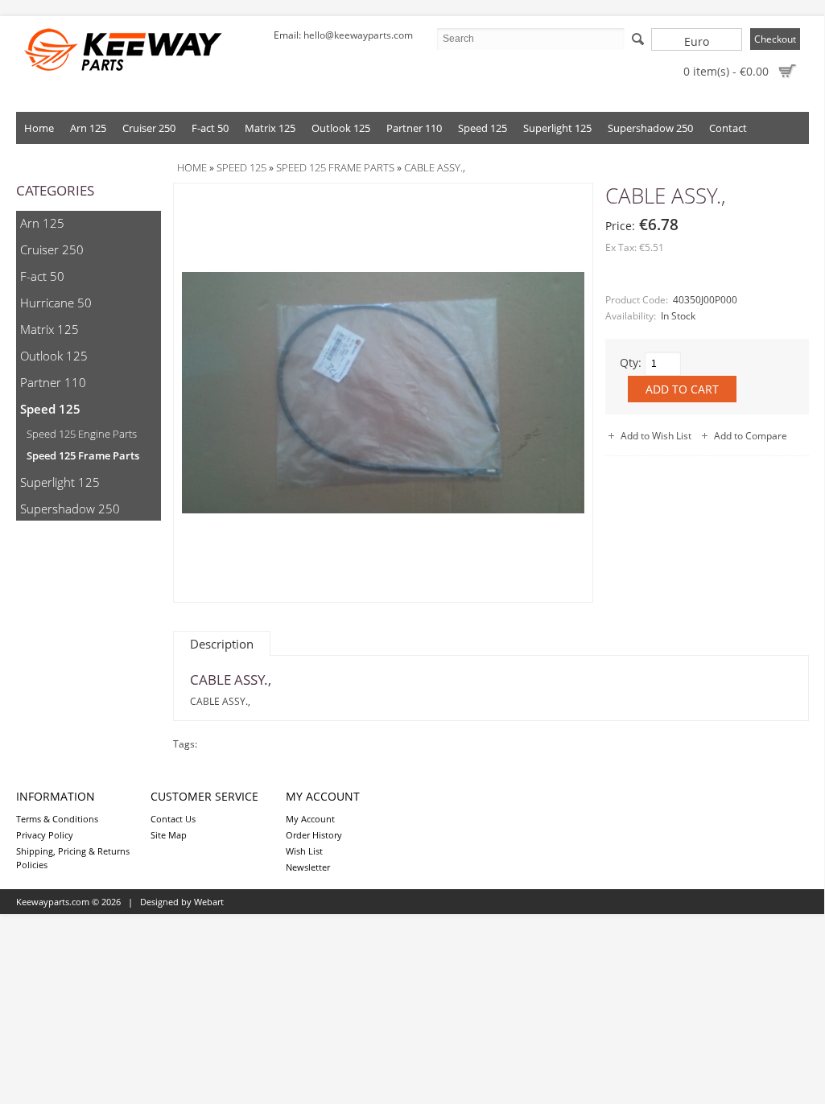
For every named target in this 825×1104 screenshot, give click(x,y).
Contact (728, 128)
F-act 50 (210, 128)
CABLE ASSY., (434, 167)
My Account (310, 819)
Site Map (169, 835)
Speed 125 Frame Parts (83, 455)
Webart (209, 902)
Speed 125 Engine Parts (82, 433)
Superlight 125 (557, 128)
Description (222, 644)
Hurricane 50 (56, 303)
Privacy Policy (44, 835)
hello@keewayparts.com (358, 35)
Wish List (304, 851)
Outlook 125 (340, 128)
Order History (314, 835)
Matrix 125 (270, 128)
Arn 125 (88, 128)
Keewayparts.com (52, 902)
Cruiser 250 (148, 128)
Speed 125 (482, 128)
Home (39, 128)
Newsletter (308, 867)
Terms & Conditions (57, 819)
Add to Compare (750, 436)
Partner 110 (414, 128)
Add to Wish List (656, 436)
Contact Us (173, 819)
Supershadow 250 (650, 128)
